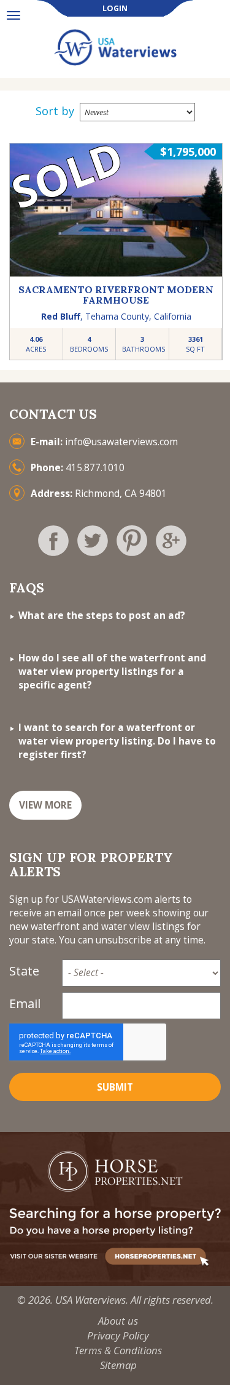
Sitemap (118, 1365)
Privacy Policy (118, 1335)
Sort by (55, 110)
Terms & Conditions (118, 1350)
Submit (115, 1087)
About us (118, 1321)
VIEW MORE (45, 805)
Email (24, 1003)
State (24, 971)
